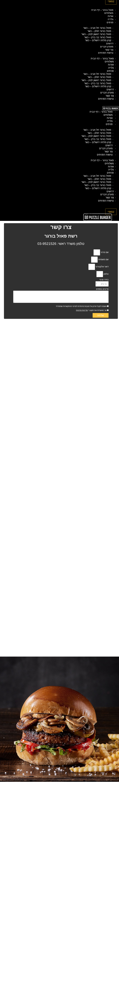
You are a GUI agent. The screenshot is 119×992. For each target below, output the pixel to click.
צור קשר (109, 49)
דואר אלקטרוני (102, 267)
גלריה (110, 19)
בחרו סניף (104, 279)
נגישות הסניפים (105, 52)
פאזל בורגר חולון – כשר (99, 31)
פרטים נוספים (102, 289)
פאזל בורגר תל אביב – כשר (97, 28)
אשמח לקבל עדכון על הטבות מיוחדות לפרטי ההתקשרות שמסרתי (81, 306)
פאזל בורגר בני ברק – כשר (97, 37)
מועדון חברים (106, 46)
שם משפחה (103, 259)
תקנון (92, 310)
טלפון (106, 274)
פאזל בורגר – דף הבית (102, 10)
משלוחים (108, 13)
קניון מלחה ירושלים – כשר (98, 40)
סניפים (110, 22)
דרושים (109, 43)
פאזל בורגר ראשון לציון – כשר (96, 34)
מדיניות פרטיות (82, 310)
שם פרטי (104, 252)
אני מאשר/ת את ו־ (91, 310)
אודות (110, 16)
